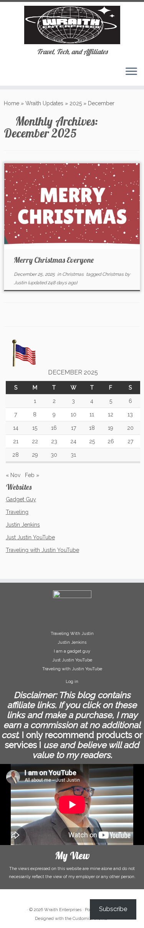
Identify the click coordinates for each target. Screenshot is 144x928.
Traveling (17, 512)
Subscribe (113, 909)
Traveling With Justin (72, 633)
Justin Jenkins (23, 525)
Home (11, 103)
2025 (76, 103)
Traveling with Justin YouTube (42, 550)
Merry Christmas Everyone (54, 260)
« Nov (13, 475)
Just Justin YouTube (30, 537)
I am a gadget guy (72, 651)
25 (92, 441)
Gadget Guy (21, 499)
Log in (72, 681)
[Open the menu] (131, 72)
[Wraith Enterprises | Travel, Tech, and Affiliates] (72, 25)
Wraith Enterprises (62, 909)
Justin (20, 282)
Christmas (73, 274)
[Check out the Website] (15, 74)
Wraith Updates (44, 103)
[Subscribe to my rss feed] (8, 74)
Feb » (32, 475)
